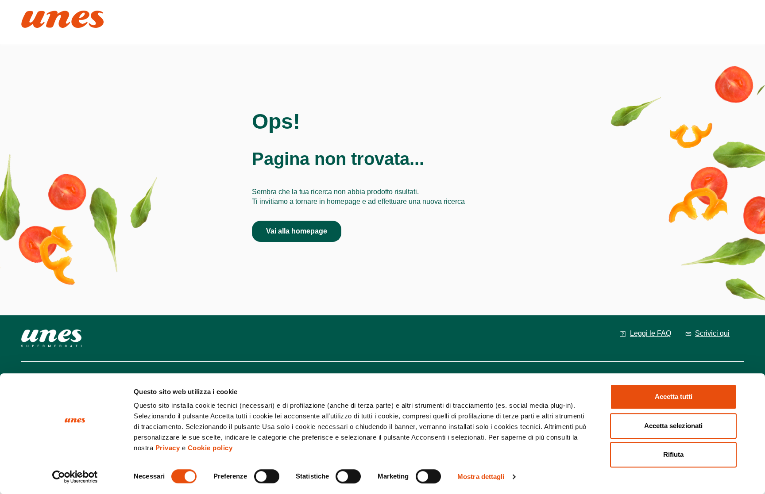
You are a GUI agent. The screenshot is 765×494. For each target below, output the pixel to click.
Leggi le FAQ (650, 333)
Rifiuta (673, 454)
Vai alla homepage (296, 231)
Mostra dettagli (481, 476)
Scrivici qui (712, 333)
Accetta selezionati (673, 425)
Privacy (167, 448)
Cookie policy (210, 448)
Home (30, 14)
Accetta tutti (673, 396)
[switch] (266, 476)
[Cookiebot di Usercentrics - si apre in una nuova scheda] (75, 476)
